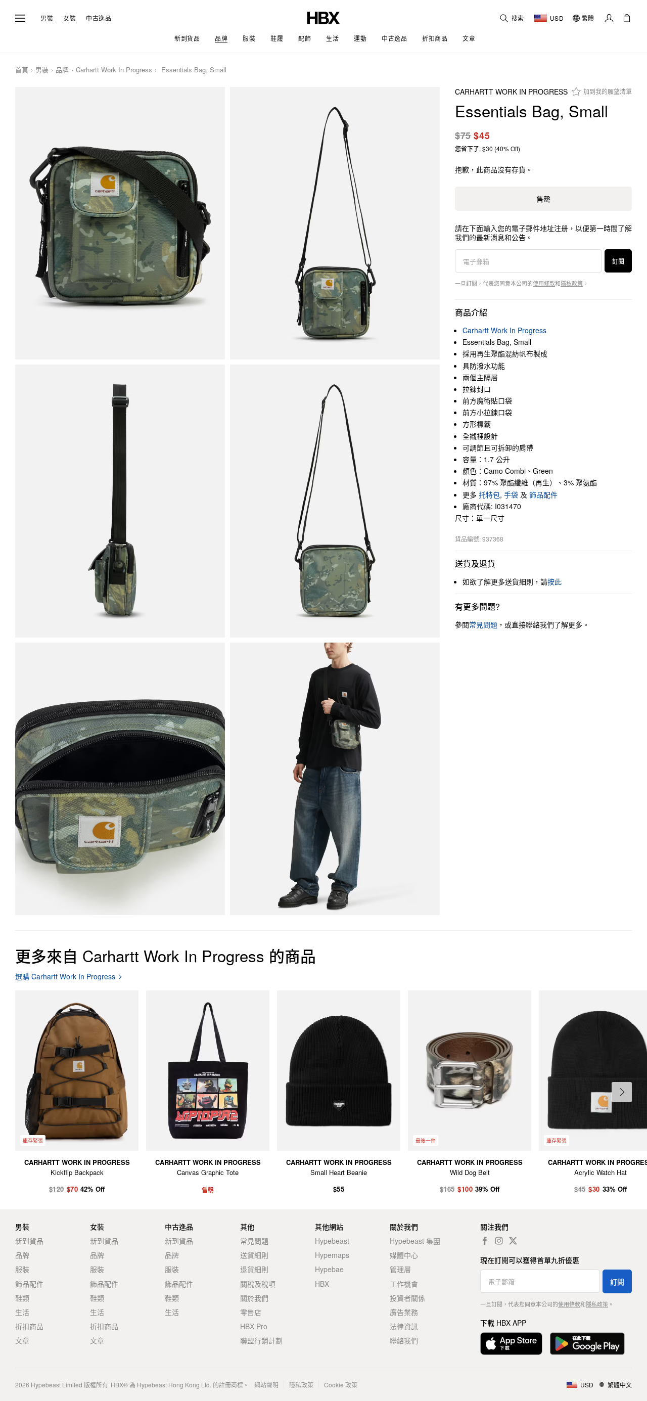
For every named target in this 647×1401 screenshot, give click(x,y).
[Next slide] (622, 1092)
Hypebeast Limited (56, 1384)
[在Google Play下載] (587, 1343)
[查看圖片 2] (335, 223)
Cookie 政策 (340, 1384)
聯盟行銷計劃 (261, 1340)
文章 (22, 1340)
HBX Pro (253, 1326)
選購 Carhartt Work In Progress (65, 976)
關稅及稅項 (257, 1283)
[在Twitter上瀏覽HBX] (513, 1240)
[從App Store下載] (511, 1343)
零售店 (250, 1312)
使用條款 (544, 283)
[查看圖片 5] (120, 779)
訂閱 (618, 261)
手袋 (511, 494)
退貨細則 (254, 1269)
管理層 (400, 1269)
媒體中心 (404, 1254)
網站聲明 (266, 1384)
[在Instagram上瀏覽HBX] (498, 1240)
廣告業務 (404, 1312)
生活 (22, 1312)
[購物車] (627, 18)
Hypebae (329, 1269)
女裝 (69, 18)
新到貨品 (29, 1240)
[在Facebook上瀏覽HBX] (484, 1240)
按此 (554, 581)
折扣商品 (29, 1326)
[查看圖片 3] (120, 501)
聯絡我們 (404, 1340)
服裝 (22, 1269)
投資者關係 (407, 1297)
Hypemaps (332, 1254)
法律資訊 (404, 1326)
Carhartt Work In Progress (114, 70)
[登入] (609, 18)
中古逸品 (98, 18)
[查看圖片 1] (120, 223)
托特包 (489, 494)
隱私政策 (572, 283)
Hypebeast (332, 1240)
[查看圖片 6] (335, 779)
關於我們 (254, 1297)
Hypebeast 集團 (415, 1240)
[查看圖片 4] (335, 501)
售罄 (543, 199)
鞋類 (22, 1297)
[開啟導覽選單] (20, 18)
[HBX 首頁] (323, 17)
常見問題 (254, 1240)
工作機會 (404, 1283)
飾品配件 (543, 494)
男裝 (46, 18)
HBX (322, 1283)
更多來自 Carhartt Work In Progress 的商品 (165, 955)
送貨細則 (254, 1254)
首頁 (21, 70)
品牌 (62, 70)
